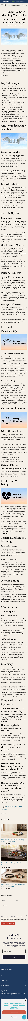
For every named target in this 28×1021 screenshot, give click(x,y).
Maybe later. (14, 1017)
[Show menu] (1, 5)
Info (2, 975)
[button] (24, 1017)
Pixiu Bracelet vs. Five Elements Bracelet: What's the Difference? (13, 885)
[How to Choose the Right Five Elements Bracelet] (14, 853)
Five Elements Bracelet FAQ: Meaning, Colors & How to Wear (12, 840)
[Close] (25, 1000)
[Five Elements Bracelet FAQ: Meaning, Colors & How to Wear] (14, 831)
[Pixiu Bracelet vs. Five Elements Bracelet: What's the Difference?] (14, 876)
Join (14, 957)
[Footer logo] (6, 969)
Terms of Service (12, 918)
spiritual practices (14, 806)
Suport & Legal (4, 980)
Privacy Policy (4, 918)
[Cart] (25, 5)
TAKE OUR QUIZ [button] (14, 1012)
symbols (4, 809)
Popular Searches (5, 985)
